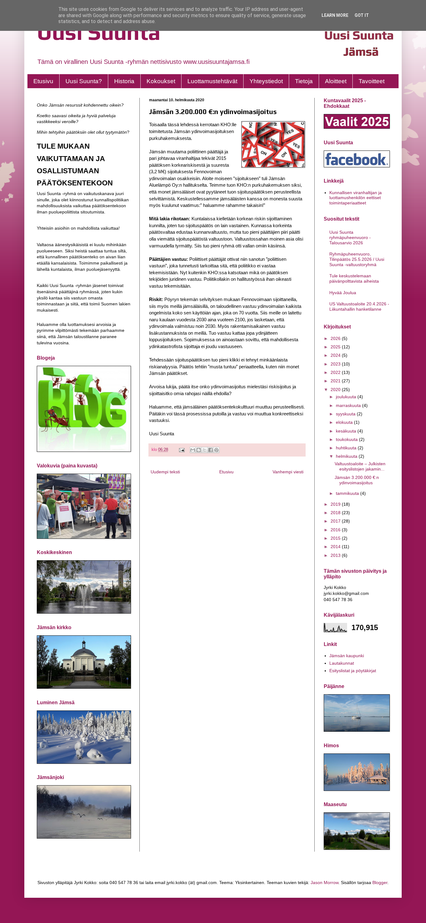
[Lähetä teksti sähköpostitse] (181, 449)
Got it (362, 15)
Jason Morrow (324, 882)
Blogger (379, 882)
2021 (336, 380)
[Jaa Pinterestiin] (216, 450)
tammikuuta (348, 493)
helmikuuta (347, 456)
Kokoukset (161, 81)
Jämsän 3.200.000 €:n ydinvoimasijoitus (357, 480)
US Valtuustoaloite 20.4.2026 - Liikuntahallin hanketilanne (359, 306)
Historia (124, 81)
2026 (336, 338)
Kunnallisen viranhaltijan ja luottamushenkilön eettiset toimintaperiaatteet (355, 198)
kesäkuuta (346, 430)
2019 (336, 504)
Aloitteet (335, 81)
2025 (336, 346)
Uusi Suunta (99, 32)
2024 (336, 355)
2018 (336, 512)
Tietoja (304, 81)
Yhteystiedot (266, 81)
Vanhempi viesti (288, 471)
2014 (336, 546)
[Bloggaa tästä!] (199, 450)
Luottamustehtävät (212, 81)
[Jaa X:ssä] (204, 450)
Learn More (335, 15)
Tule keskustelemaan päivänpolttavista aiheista (354, 278)
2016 (336, 529)
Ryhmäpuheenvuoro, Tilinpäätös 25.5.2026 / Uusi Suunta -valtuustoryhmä (356, 259)
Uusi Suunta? (83, 81)
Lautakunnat (341, 663)
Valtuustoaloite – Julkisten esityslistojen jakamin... (360, 466)
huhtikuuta (347, 447)
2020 (336, 389)
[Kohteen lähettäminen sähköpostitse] (193, 450)
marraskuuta (349, 405)
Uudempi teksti (165, 471)
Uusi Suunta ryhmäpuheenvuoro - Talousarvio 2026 (350, 237)
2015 (336, 538)
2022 (336, 372)
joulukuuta (346, 396)
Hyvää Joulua (342, 292)
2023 (336, 363)
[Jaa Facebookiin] (210, 450)
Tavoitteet (372, 81)
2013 (336, 555)
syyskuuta (346, 413)
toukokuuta (347, 439)
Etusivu (43, 81)
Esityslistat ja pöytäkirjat (352, 670)
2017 (336, 521)
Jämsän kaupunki (346, 655)
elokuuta (345, 422)
